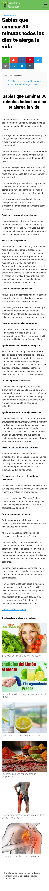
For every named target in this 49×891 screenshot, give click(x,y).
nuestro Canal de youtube (14, 609)
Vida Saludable (9, 15)
